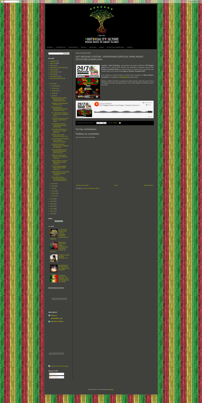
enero (53, 196)
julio (53, 95)
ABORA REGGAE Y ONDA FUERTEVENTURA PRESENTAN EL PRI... (59, 99)
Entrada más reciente (82, 185)
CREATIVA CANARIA (57, 321)
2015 (52, 201)
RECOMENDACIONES (56, 78)
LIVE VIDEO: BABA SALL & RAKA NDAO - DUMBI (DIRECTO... (59, 131)
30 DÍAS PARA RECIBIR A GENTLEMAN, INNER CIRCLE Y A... (59, 168)
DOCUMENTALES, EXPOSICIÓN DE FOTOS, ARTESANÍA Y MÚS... (60, 109)
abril (53, 188)
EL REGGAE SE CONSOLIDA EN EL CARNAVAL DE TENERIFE (64, 268)
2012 (52, 209)
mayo (53, 186)
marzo (54, 191)
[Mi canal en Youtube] (60, 221)
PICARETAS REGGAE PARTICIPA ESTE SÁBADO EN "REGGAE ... (60, 146)
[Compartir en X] (101, 123)
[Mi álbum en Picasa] (62, 221)
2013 (52, 206)
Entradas (53, 374)
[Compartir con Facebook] (103, 123)
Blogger (111, 389)
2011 (52, 211)
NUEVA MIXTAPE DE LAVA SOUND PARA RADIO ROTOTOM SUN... (59, 151)
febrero (54, 193)
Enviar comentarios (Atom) (91, 188)
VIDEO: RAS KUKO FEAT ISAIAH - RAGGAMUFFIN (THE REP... (60, 157)
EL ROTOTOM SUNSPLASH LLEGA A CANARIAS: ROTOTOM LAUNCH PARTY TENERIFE (59, 234)
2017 (52, 83)
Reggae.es (54, 315)
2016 (52, 199)
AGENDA (50, 47)
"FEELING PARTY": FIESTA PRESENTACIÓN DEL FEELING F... (59, 162)
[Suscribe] (55, 221)
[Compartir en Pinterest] (105, 123)
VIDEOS (129, 47)
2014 (52, 204)
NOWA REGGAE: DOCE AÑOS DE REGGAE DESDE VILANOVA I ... (60, 173)
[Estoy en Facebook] (59, 221)
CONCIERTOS (61, 47)
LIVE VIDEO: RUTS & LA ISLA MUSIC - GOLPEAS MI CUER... (60, 120)
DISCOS (83, 47)
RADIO (101, 47)
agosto (54, 93)
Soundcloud (124, 77)
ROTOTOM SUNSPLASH (115, 47)
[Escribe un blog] (99, 123)
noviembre (55, 86)
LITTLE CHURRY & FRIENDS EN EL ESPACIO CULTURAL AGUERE (60, 140)
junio (53, 183)
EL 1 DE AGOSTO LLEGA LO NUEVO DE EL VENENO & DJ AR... (60, 114)
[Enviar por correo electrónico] (97, 123)
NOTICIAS (92, 47)
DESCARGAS (73, 47)
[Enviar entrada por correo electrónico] (119, 122)
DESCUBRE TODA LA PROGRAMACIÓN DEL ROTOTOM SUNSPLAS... (60, 179)
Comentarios (54, 377)
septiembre (55, 90)
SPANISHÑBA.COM (56, 318)
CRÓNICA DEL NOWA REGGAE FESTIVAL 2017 (60, 135)
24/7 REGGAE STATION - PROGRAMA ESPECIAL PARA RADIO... (59, 125)
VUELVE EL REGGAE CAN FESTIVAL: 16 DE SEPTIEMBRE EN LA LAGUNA (64, 278)
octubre (54, 88)
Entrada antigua (148, 185)
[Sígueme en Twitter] (57, 221)
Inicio (116, 185)
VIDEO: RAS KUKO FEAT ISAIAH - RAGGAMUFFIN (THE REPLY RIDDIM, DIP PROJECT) (59, 247)
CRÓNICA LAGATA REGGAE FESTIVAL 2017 (60, 104)
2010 (52, 213)
